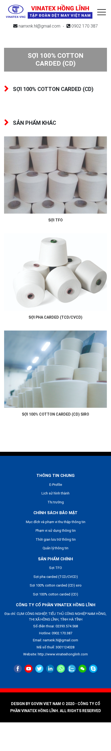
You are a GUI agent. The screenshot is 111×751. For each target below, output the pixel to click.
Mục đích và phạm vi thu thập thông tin (55, 522)
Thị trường (55, 502)
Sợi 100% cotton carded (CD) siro (55, 414)
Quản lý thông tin (55, 548)
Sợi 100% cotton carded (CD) (55, 594)
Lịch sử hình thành (55, 493)
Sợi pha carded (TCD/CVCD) (55, 317)
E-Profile (55, 485)
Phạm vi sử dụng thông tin (56, 530)
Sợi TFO (55, 220)
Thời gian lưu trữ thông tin (56, 539)
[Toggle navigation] (101, 11)
